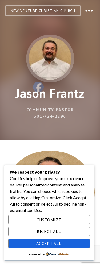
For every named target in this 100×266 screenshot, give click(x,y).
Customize (49, 219)
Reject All (49, 231)
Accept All (49, 243)
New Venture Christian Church (43, 10)
